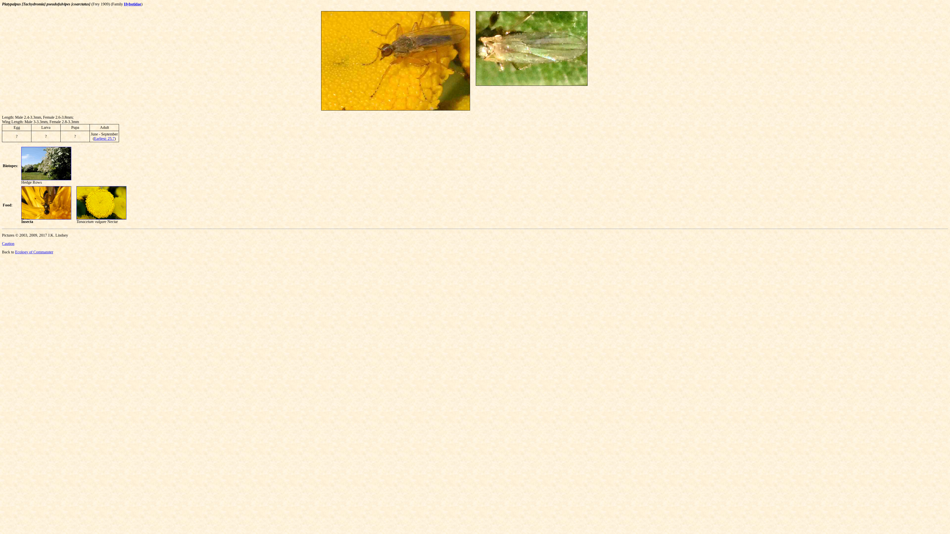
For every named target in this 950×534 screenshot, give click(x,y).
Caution (8, 244)
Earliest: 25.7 (104, 138)
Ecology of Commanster (34, 252)
